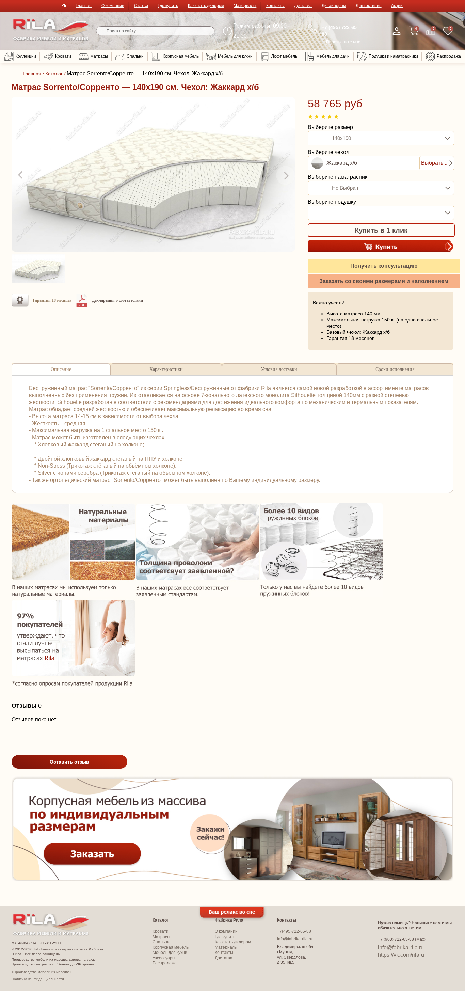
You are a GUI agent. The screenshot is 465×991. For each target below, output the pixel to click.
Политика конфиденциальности (38, 979)
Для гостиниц (369, 5)
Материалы (245, 5)
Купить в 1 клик (381, 230)
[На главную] (51, 39)
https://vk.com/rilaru (401, 955)
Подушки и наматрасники (393, 56)
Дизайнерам (334, 5)
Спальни (135, 56)
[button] (21, 175)
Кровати (63, 56)
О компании (112, 5)
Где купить (168, 5)
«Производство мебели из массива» (42, 972)
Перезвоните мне (343, 42)
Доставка (303, 5)
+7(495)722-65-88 (294, 931)
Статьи (141, 5)
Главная (84, 5)
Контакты (275, 5)
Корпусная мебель (181, 56)
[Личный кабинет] (396, 31)
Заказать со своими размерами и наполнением (383, 281)
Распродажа (449, 56)
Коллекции (25, 56)
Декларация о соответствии (117, 300)
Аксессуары (164, 958)
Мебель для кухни (235, 56)
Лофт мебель (284, 56)
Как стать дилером (206, 5)
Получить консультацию (384, 266)
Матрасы (99, 56)
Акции (397, 5)
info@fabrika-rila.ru (294, 939)
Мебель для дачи (333, 56)
